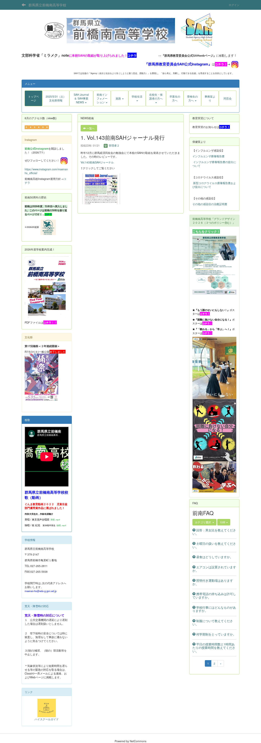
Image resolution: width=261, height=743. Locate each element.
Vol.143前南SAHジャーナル (97, 162)
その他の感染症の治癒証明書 (209, 204)
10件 (223, 522)
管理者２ (113, 145)
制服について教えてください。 (212, 622)
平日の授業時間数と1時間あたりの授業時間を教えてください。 (213, 647)
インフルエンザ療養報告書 (208, 156)
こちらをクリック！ (206, 231)
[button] (81, 98)
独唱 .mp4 (61, 525)
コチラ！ (221, 64)
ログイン (234, 5)
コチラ (48, 214)
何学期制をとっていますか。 (215, 634)
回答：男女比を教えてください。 (214, 532)
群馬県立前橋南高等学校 (47, 4)
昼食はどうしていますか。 (214, 557)
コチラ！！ (50, 322)
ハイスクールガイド (47, 719)
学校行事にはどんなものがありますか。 (214, 609)
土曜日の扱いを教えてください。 (214, 545)
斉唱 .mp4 (55, 519)
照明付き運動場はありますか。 (212, 582)
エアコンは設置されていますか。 (214, 569)
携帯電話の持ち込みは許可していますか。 (214, 595)
